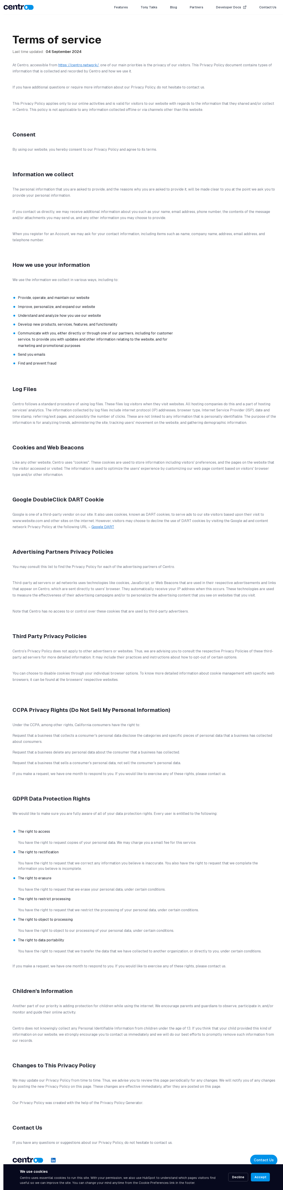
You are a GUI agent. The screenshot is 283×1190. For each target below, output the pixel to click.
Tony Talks (149, 7)
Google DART (102, 527)
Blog (173, 7)
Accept (260, 1177)
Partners (196, 7)
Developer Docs (228, 7)
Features (121, 7)
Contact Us (267, 7)
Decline (238, 1177)
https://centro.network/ (78, 65)
